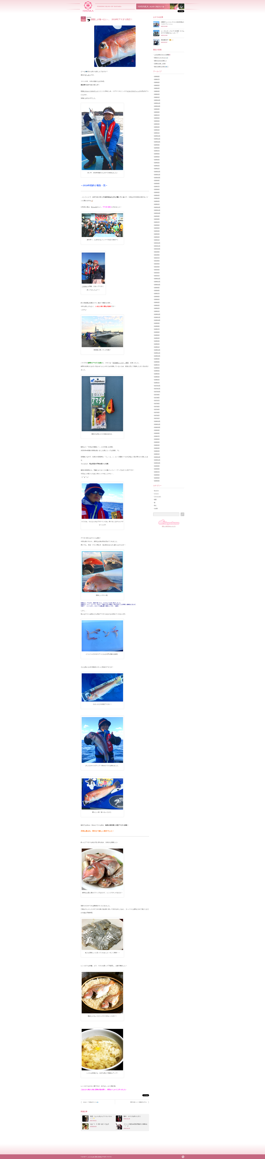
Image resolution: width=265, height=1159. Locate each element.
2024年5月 (157, 156)
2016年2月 (157, 451)
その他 (156, 508)
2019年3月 (157, 341)
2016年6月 (157, 439)
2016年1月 (157, 454)
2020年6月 (157, 296)
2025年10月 (157, 106)
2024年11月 (157, 138)
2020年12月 (157, 278)
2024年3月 (157, 162)
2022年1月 (157, 239)
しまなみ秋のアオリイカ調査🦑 (162, 54)
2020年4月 (157, 302)
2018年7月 (157, 364)
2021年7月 (157, 257)
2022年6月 (157, 225)
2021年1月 (157, 275)
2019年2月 (157, 344)
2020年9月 (157, 287)
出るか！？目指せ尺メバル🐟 (90, 1102)
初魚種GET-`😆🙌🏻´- (167, 40)
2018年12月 (157, 349)
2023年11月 (157, 174)
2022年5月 (157, 228)
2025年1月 (157, 132)
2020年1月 (157, 311)
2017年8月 (157, 397)
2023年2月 (157, 201)
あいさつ (156, 490)
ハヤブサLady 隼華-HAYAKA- (94, 1156)
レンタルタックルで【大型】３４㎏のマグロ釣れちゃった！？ (172, 32)
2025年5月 (157, 121)
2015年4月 (157, 480)
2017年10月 (157, 391)
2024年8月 (157, 147)
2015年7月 (157, 471)
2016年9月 (157, 430)
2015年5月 (157, 477)
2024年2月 (157, 165)
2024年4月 (157, 159)
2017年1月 (157, 418)
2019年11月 (157, 317)
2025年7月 (157, 115)
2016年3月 (157, 448)
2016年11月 (157, 424)
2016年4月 (157, 445)
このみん (85, 286)
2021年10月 (157, 248)
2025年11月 (157, 103)
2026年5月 (157, 85)
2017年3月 (157, 412)
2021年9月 (157, 251)
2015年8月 (157, 468)
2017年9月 (157, 394)
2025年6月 (157, 118)
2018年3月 (157, 376)
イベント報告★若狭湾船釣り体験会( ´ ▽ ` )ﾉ (135, 1125)
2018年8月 (157, 361)
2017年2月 (157, 415)
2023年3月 (157, 198)
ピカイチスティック (133, 91)
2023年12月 (157, 171)
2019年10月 (157, 320)
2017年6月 (157, 403)
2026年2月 (157, 94)
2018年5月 (157, 370)
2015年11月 (157, 459)
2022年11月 (157, 210)
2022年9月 (157, 216)
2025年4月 (157, 124)
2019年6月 (157, 332)
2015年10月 (157, 462)
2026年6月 (157, 82)
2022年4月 (157, 231)
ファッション (157, 496)
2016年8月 (157, 433)
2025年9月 (157, 109)
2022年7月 (157, 222)
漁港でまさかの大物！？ (160, 60)
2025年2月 (157, 129)
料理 (155, 499)
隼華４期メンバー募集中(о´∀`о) (138, 1102)
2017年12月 (157, 385)
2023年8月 (157, 183)
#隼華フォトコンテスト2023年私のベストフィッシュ (172, 23)
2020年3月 (157, 305)
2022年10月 (157, 213)
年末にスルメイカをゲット (89, 91)
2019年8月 (157, 326)
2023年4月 (157, 195)
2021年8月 (157, 254)
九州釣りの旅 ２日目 (160, 63)
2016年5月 (157, 442)
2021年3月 (157, 269)
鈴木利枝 (89, 17)
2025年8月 (157, 112)
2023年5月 (157, 192)
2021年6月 (157, 260)
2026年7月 (157, 79)
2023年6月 (157, 189)
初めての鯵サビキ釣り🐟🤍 (161, 66)
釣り (155, 505)
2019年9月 (157, 323)
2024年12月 (157, 135)
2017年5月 (157, 406)
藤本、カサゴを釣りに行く (132, 1116)
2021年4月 (157, 266)
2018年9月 (157, 358)
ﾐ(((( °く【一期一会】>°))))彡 (99, 1124)
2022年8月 (157, 219)
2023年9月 (157, 180)
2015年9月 (157, 465)
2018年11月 (157, 352)
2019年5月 (157, 335)
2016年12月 (157, 421)
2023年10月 (157, 177)
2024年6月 (157, 153)
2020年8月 (157, 290)
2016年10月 (157, 427)
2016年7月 (157, 436)
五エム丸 (94, 207)
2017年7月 (157, 400)
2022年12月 (157, 207)
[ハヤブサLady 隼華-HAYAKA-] (88, 11)
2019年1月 (157, 347)
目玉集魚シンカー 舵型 (121, 363)
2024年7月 (157, 150)
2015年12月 (157, 457)
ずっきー (88, 75)
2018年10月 (157, 355)
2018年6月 (157, 367)
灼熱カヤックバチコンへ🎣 (161, 57)
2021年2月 (157, 272)
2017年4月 (157, 409)
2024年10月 (157, 141)
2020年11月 (157, 281)
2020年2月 (157, 308)
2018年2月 (157, 379)
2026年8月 (157, 76)
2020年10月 (157, 284)
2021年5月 (157, 263)
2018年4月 (157, 373)
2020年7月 (157, 293)
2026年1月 (157, 97)
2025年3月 (157, 127)
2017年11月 (157, 388)
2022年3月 (157, 234)
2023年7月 (157, 186)
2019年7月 (157, 329)
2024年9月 (157, 144)
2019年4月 (157, 338)
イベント (156, 493)
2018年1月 (157, 382)
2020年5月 (157, 299)
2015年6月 (157, 474)
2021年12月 (157, 242)
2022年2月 (157, 237)
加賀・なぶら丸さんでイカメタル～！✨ (101, 1117)
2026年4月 (157, 88)
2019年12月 (157, 314)
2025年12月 (157, 100)
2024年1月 (157, 168)
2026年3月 (157, 91)
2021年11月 (157, 245)
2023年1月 (157, 204)
